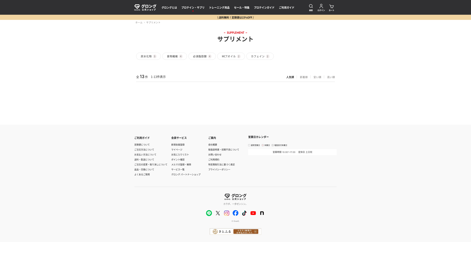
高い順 (331, 77)
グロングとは (169, 7)
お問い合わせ (215, 154)
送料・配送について (144, 159)
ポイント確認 (178, 159)
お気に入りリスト (180, 154)
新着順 (304, 77)
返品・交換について (144, 169)
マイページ (176, 149)
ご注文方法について (144, 149)
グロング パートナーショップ (186, 174)
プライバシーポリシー (219, 169)
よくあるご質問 (142, 174)
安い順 (317, 77)
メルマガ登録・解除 (181, 164)
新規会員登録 (178, 144)
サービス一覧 (178, 169)
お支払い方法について (145, 154)
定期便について (142, 144)
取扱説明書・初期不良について (223, 149)
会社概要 (212, 144)
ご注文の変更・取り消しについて (150, 164)
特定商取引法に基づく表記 (221, 164)
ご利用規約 (213, 159)
